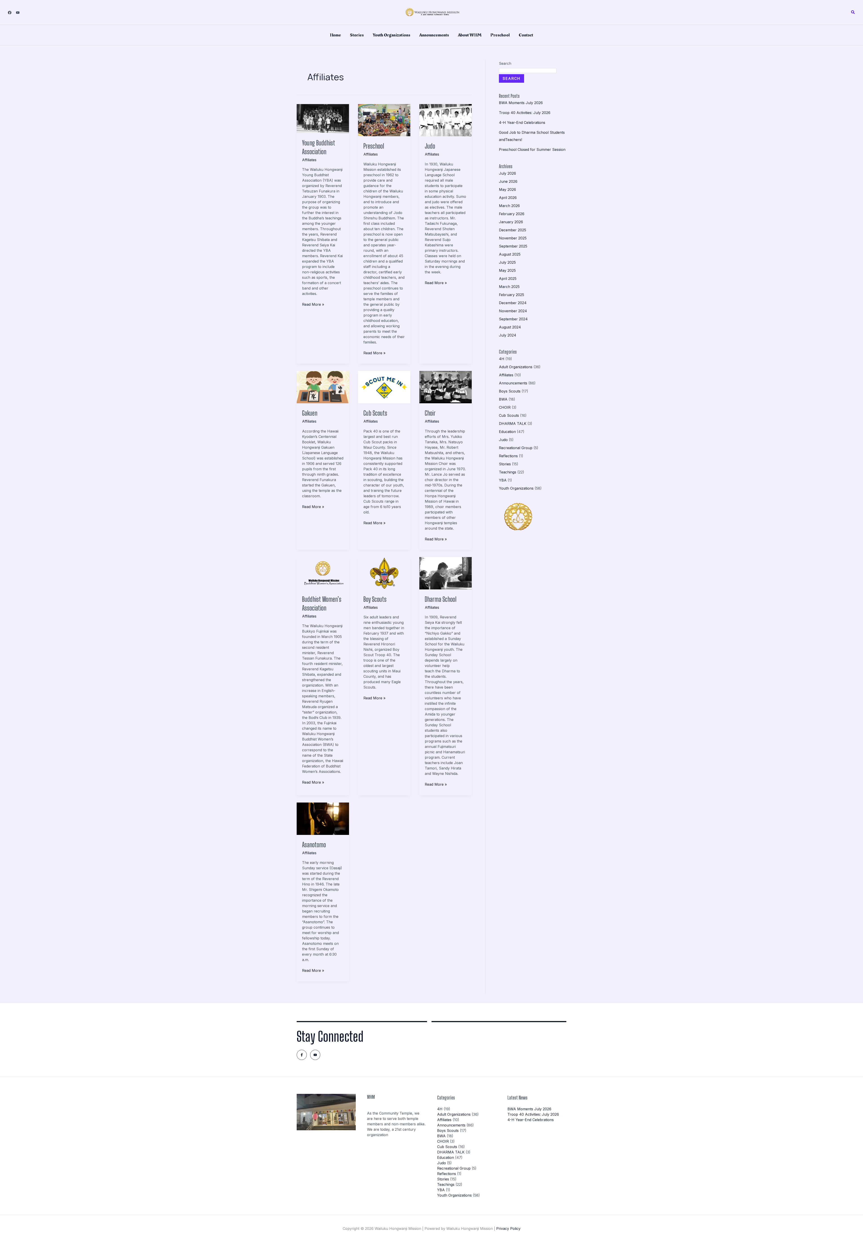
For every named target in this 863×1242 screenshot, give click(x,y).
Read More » (313, 304)
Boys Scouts (509, 391)
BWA (503, 399)
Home (335, 35)
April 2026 (508, 197)
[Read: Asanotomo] (323, 818)
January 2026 (511, 222)
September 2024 (513, 319)
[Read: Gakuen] (323, 387)
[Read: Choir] (445, 387)
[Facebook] (9, 12)
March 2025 (509, 286)
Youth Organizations (391, 35)
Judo (430, 146)
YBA (503, 480)
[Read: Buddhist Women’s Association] (323, 573)
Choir (430, 413)
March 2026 (509, 205)
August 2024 (510, 327)
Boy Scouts (375, 599)
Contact (526, 35)
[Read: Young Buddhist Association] (323, 118)
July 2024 (507, 335)
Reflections (508, 456)
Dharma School (440, 599)
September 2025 (513, 246)
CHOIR (505, 407)
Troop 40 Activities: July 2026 (524, 112)
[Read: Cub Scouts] (384, 387)
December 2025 (512, 230)
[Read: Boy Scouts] (384, 573)
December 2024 (513, 303)
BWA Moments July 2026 (521, 102)
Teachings (507, 472)
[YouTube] (18, 12)
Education (507, 431)
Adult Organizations (515, 367)
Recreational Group (515, 448)
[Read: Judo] (445, 120)
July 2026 (507, 173)
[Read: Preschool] (384, 120)
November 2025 (513, 238)
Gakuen (309, 413)
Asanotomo (314, 845)
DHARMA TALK (512, 423)
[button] (853, 12)
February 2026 (511, 214)
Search (505, 63)
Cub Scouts (375, 413)
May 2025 (507, 270)
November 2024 (513, 311)
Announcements (434, 35)
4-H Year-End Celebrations (522, 122)
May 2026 (507, 189)
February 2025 (511, 294)
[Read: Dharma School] (445, 573)
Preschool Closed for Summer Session (532, 149)
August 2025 (509, 254)
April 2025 (507, 278)
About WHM (469, 35)
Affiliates (309, 160)
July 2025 (507, 262)
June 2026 (508, 181)
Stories (357, 35)
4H (501, 359)
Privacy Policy (508, 1228)
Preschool (500, 35)
